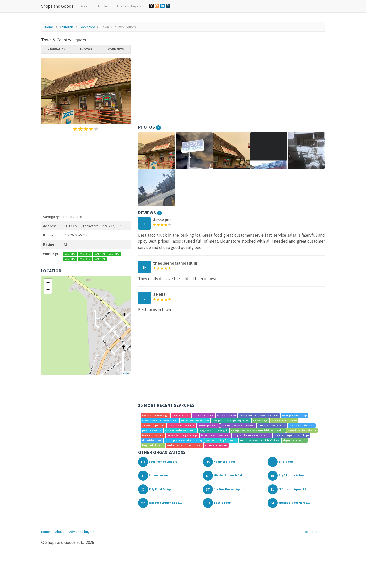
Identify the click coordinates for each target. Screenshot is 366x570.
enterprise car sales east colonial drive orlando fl (257, 430)
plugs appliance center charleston (251, 435)
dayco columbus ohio (294, 440)
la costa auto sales (203, 415)
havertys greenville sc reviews (238, 425)
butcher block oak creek (284, 420)
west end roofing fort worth (221, 440)
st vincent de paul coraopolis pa (291, 435)
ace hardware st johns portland (184, 445)
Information (56, 49)
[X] (151, 6)
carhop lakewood (226, 415)
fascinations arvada (153, 435)
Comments (116, 49)
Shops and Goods (57, 6)
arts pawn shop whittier (272, 425)
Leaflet (125, 373)
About (85, 6)
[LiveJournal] (168, 6)
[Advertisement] (86, 172)
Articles (103, 6)
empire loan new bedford (195, 420)
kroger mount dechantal (181, 425)
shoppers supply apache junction (231, 420)
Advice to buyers (129, 6)
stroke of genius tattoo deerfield (159, 420)
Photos (86, 49)
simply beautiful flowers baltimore (259, 415)
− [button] (48, 290)
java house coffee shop (302, 425)
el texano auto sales (216, 445)
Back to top (311, 531)
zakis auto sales (181, 415)
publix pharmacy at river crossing (183, 440)
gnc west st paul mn (153, 425)
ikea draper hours (208, 425)
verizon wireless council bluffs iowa (259, 440)
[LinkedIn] (162, 6)
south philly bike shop (294, 415)
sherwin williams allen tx (302, 430)
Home (49, 27)
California (67, 27)
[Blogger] (157, 6)
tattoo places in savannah (215, 435)
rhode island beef (151, 440)
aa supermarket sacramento (180, 430)
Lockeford (87, 27)
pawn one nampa (151, 430)
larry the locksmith (152, 445)
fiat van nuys (260, 420)
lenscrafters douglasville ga (182, 435)
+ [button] (48, 282)
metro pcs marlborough (155, 415)
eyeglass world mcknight (213, 430)
